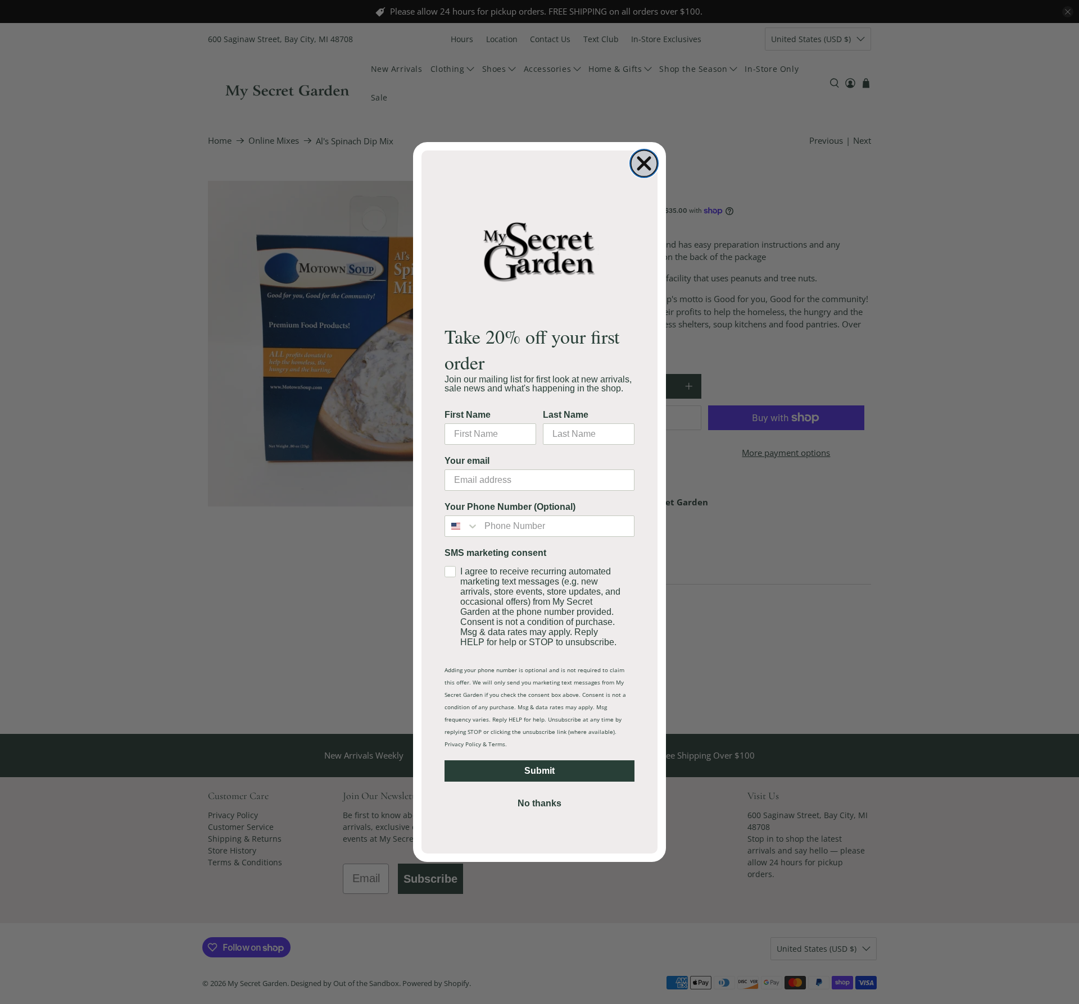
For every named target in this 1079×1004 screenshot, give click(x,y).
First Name (468, 414)
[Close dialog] (644, 163)
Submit (539, 770)
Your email (467, 461)
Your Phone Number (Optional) (510, 507)
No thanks (539, 803)
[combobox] (462, 526)
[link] (539, 251)
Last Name (565, 414)
